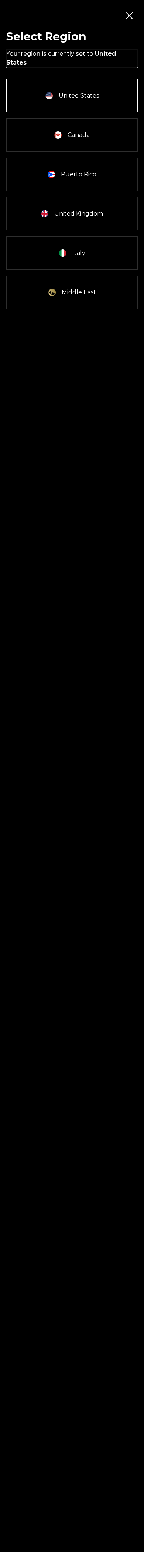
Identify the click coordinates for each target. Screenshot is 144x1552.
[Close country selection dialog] (129, 15)
